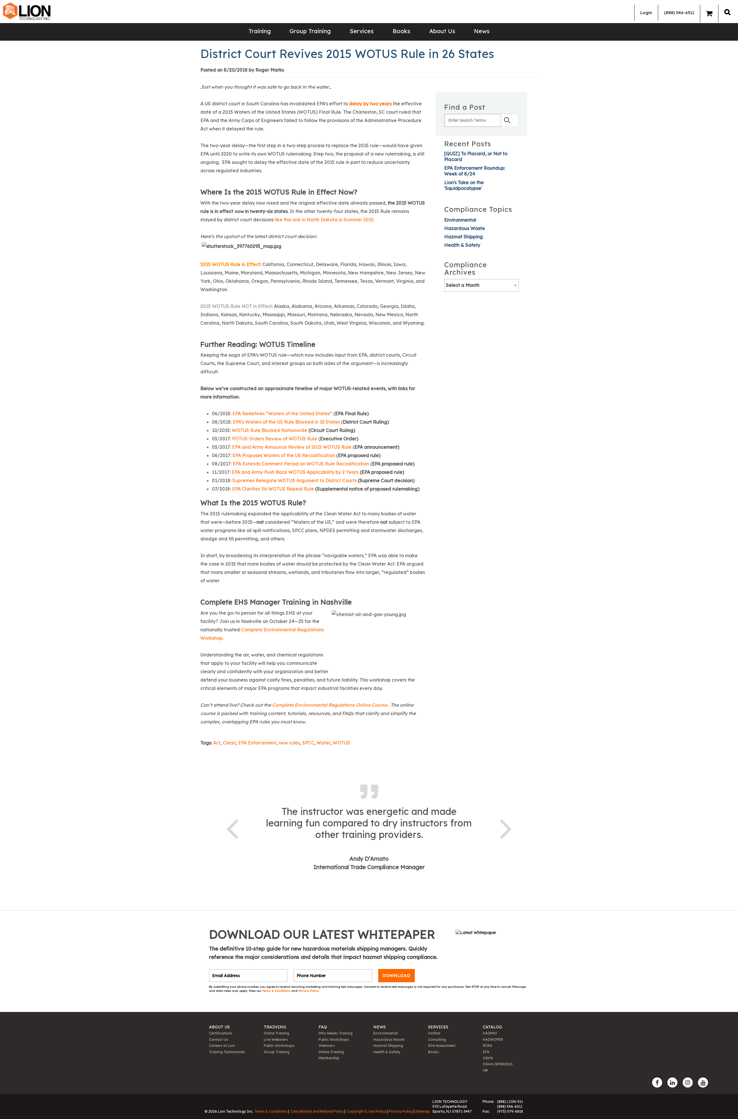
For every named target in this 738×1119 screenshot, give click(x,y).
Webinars (327, 1045)
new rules (289, 743)
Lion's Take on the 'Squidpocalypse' (464, 185)
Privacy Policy (308, 991)
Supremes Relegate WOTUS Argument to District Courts (294, 480)
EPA (486, 1052)
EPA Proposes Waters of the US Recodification (283, 455)
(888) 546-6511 (679, 12)
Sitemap (422, 1111)
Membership (329, 1058)
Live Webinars (276, 1039)
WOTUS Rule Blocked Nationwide (269, 430)
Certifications (220, 1033)
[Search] (727, 12)
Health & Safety (462, 245)
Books (401, 31)
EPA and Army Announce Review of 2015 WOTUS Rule (291, 447)
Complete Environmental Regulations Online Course (330, 705)
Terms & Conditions (276, 991)
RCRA (487, 1045)
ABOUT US (219, 1027)
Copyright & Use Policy (366, 1111)
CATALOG (492, 1027)
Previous (232, 828)
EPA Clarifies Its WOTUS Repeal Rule (273, 489)
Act (217, 743)
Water (323, 743)
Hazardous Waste (464, 228)
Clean (229, 743)
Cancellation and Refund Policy (317, 1111)
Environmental (460, 220)
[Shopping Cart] (709, 14)
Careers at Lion (222, 1045)
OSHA (488, 1058)
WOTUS (341, 743)
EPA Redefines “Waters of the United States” (282, 413)
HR (485, 1070)
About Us (442, 31)
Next (506, 828)
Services (362, 31)
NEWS (379, 1027)
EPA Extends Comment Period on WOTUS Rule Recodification (301, 464)
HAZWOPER (493, 1039)
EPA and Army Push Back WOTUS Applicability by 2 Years (295, 472)
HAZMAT (490, 1033)
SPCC (308, 743)
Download (397, 975)
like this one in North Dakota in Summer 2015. (324, 219)
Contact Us (218, 1039)
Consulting (437, 1039)
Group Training (310, 31)
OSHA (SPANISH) (498, 1064)
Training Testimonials (227, 1052)
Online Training (276, 1033)
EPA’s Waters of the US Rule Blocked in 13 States (286, 422)
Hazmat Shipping (463, 236)
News (482, 31)
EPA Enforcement (257, 743)
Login (646, 12)
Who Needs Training (336, 1033)
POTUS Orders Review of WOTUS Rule (274, 438)
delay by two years (370, 103)
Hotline (434, 1033)
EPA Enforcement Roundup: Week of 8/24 (474, 171)
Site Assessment (441, 1045)
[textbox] (481, 285)
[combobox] (481, 285)
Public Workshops (279, 1045)
